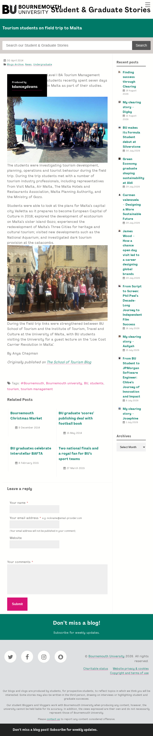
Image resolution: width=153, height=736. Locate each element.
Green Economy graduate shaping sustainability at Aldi (133, 171)
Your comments (19, 562)
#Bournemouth (32, 383)
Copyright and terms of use (129, 673)
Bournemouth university (64, 383)
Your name (18, 503)
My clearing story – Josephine (132, 413)
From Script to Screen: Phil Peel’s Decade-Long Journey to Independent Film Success (132, 305)
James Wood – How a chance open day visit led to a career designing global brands (131, 252)
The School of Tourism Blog (69, 362)
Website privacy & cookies (131, 668)
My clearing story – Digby (132, 107)
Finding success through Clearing (129, 79)
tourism (13, 389)
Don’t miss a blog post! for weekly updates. (55, 730)
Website (16, 538)
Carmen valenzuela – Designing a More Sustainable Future (132, 207)
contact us (53, 719)
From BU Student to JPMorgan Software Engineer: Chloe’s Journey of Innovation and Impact (131, 377)
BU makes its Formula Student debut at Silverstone (131, 137)
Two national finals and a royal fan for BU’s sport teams (78, 453)
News (28, 64)
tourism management (37, 389)
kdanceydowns (25, 86)
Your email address (46, 518)
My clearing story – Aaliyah (132, 341)
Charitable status (95, 668)
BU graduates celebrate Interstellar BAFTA (30, 451)
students (96, 383)
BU (86, 383)
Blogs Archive (15, 64)
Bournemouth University (32, 9)
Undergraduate (42, 64)
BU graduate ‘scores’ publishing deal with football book (76, 418)
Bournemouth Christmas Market (26, 415)
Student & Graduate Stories (101, 9)
